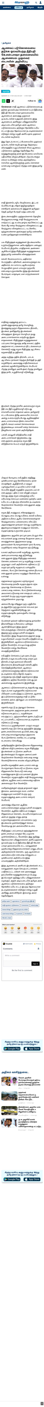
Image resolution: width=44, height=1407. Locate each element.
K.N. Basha (27, 914)
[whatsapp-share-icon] (3, 102)
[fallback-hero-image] (9, 1081)
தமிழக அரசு (6, 901)
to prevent (19, 914)
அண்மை (7, 7)
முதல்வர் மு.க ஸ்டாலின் (20, 909)
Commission (25, 905)
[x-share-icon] (8, 102)
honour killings (6, 909)
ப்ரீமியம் (18, 8)
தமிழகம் (30, 7)
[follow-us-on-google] (40, 101)
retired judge (34, 905)
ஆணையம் (16, 901)
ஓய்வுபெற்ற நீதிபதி (28, 901)
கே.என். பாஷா (6, 918)
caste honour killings (8, 914)
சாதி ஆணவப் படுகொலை (10, 905)
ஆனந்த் (6, 91)
